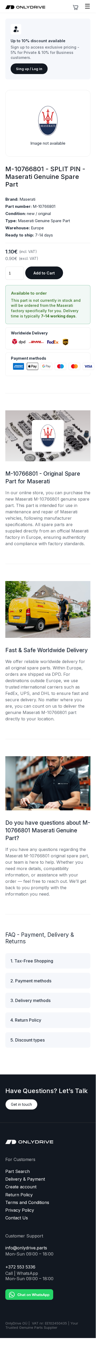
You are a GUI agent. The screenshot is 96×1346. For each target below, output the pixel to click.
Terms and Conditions (27, 1202)
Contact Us (16, 1217)
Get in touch (21, 1104)
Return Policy (19, 1194)
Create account (20, 1186)
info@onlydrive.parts (26, 1247)
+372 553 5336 (20, 1267)
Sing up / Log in (29, 69)
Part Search (17, 1171)
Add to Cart (44, 273)
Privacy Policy (19, 1210)
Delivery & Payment (25, 1179)
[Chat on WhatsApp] (29, 1290)
